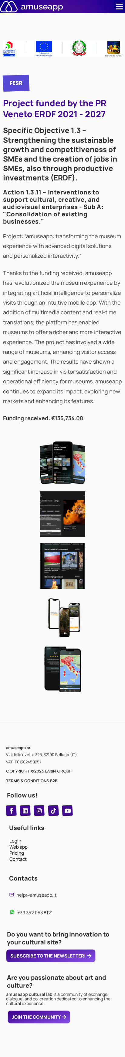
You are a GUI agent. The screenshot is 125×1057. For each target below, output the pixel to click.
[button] (119, 6)
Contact (18, 859)
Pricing (16, 853)
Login (15, 841)
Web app (18, 847)
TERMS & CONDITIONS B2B (31, 780)
